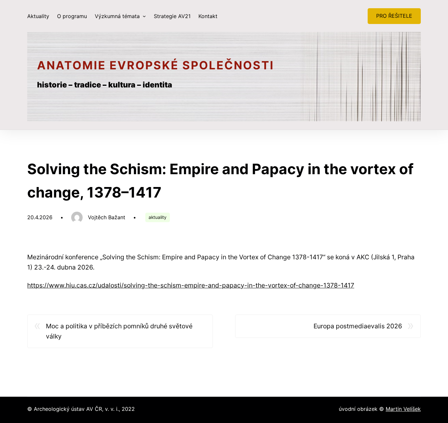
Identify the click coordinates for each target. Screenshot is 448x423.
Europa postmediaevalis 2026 (358, 326)
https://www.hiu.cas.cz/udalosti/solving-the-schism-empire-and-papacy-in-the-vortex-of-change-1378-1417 (190, 285)
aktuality (158, 217)
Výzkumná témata (118, 16)
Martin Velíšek (403, 409)
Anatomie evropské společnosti (155, 65)
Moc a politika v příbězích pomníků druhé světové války (119, 331)
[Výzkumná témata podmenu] (144, 16)
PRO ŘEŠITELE (394, 15)
